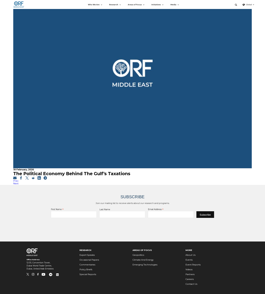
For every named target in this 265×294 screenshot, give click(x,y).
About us (190, 255)
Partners (190, 274)
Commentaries (87, 264)
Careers (190, 279)
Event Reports (193, 264)
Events (189, 259)
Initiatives (156, 5)
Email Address (155, 209)
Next (16, 183)
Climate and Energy (142, 259)
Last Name (104, 209)
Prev (15, 181)
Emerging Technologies (144, 264)
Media (173, 5)
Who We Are (94, 5)
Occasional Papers (89, 259)
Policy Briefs (86, 269)
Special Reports (88, 274)
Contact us (191, 284)
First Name (57, 209)
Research (113, 5)
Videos (189, 269)
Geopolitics (138, 255)
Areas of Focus (135, 5)
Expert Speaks (87, 255)
